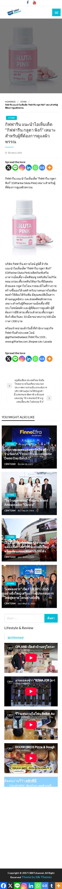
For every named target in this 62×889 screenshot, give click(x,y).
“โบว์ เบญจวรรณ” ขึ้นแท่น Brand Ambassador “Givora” (26, 502)
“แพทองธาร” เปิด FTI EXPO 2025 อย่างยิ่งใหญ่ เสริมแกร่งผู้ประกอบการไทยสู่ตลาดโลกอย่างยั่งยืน (29, 593)
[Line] (15, 168)
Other (23, 102)
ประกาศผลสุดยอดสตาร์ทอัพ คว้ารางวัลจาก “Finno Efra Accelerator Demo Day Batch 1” (28, 454)
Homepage (10, 102)
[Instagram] (22, 168)
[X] (9, 168)
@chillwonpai (16, 637)
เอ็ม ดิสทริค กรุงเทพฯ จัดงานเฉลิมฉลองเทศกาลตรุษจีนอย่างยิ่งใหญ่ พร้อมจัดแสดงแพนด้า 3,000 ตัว (26, 547)
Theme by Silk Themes (37, 877)
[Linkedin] (29, 168)
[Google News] (42, 168)
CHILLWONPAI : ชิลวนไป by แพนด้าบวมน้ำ (30, 785)
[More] (49, 168)
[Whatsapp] (35, 168)
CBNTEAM (10, 464)
